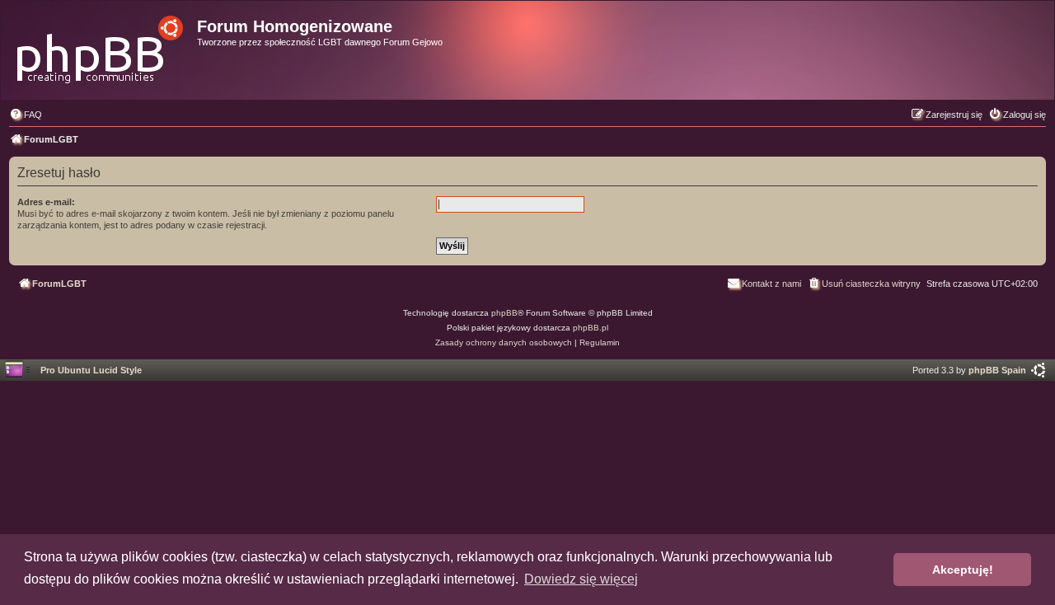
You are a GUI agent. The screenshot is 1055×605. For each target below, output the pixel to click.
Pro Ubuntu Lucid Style (91, 370)
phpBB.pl (590, 327)
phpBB (504, 312)
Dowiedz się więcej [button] (581, 579)
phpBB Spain (997, 370)
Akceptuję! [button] (962, 569)
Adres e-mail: (46, 202)
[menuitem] (25, 114)
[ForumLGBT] (101, 45)
